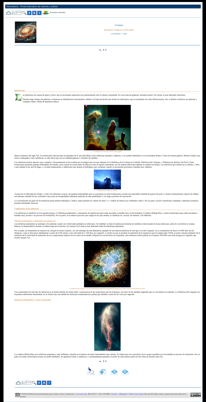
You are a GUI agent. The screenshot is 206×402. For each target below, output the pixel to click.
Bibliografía (123, 394)
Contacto (114, 394)
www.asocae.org (81, 394)
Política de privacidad (136, 394)
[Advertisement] (78, 68)
